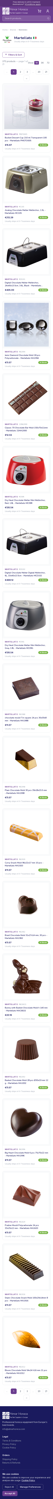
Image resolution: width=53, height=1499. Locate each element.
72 (48, 62)
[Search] (48, 18)
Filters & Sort (15, 55)
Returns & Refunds (11, 1462)
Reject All (9, 1487)
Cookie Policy (9, 1447)
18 (36, 62)
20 (39, 72)
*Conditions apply (33, 4)
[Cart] (39, 11)
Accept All (10, 1493)
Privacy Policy (9, 1444)
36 (42, 62)
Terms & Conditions (11, 1440)
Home (5, 30)
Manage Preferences (30, 1487)
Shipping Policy (9, 1459)
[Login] (48, 11)
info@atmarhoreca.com (13, 1429)
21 (46, 72)
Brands (13, 30)
